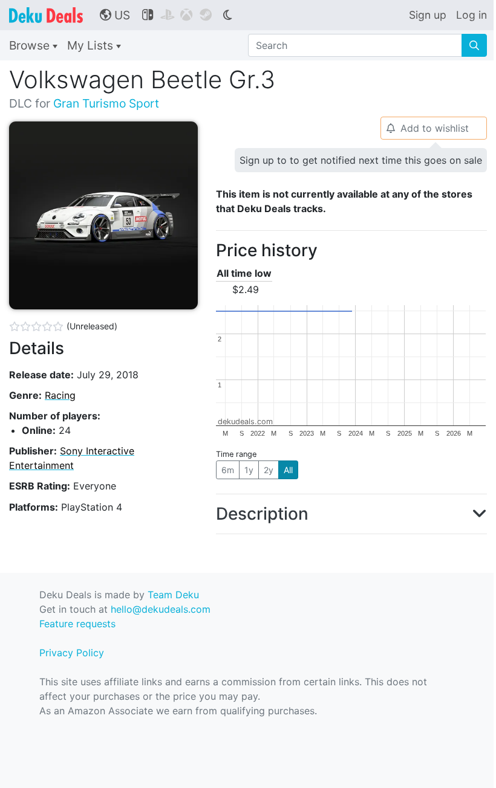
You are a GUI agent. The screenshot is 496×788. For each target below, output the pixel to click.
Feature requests (77, 624)
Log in (471, 14)
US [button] (115, 15)
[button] (351, 514)
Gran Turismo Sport (106, 103)
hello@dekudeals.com (160, 609)
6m (227, 470)
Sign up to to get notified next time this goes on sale (361, 160)
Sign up (427, 14)
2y (268, 470)
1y (248, 470)
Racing (60, 395)
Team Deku (173, 595)
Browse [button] (31, 45)
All (288, 470)
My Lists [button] (91, 45)
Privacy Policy (71, 653)
